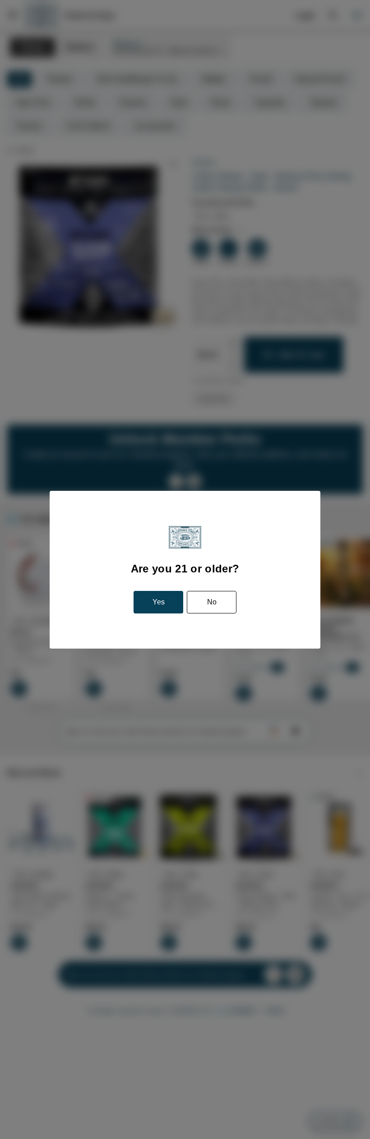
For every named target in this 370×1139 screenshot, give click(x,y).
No (211, 602)
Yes (158, 602)
